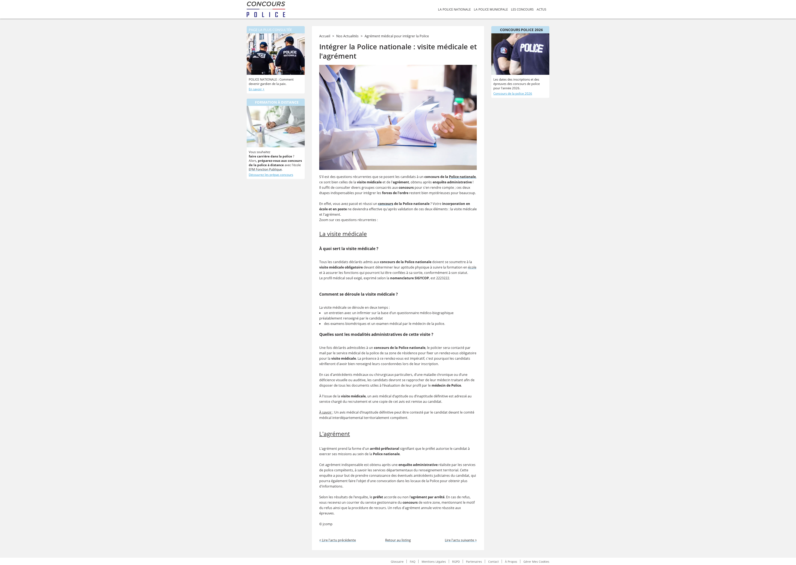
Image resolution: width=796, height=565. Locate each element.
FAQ (412, 561)
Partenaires (474, 561)
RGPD (456, 561)
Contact (493, 561)
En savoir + (257, 89)
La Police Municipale (491, 9)
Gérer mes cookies (536, 561)
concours (385, 203)
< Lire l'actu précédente (337, 540)
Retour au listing (398, 540)
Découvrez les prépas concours (271, 175)
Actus (541, 9)
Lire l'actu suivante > (461, 540)
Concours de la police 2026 (512, 93)
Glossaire (397, 561)
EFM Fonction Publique (265, 169)
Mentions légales (434, 561)
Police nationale (462, 176)
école (472, 267)
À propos (511, 561)
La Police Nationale (454, 9)
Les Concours (522, 9)
